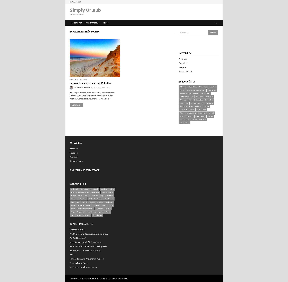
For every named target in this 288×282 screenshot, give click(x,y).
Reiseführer (77, 23)
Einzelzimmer (184, 97)
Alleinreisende (203, 87)
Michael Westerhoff (83, 88)
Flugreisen (74, 80)
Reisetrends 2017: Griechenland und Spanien (88, 246)
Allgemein (183, 59)
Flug (192, 97)
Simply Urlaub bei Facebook (84, 170)
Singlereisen (189, 116)
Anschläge (213, 87)
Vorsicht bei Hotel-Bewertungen (83, 267)
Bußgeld (196, 93)
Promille (191, 110)
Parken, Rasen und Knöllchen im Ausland (87, 258)
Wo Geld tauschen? (78, 238)
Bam (125, 278)
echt (208, 93)
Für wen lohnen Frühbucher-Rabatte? (90, 83)
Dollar (203, 93)
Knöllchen (210, 103)
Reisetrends (201, 113)
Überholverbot (184, 123)
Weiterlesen (76, 105)
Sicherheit (211, 113)
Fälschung (183, 100)
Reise (198, 110)
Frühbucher (209, 97)
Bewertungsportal (185, 93)
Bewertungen (212, 90)
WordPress (116, 278)
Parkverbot (183, 110)
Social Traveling (200, 116)
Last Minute (198, 106)
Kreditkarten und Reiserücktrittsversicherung (89, 234)
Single (182, 116)
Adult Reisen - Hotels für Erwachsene (85, 242)
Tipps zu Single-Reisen (79, 263)
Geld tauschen (198, 100)
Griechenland (209, 100)
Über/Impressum (92, 23)
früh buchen (199, 97)
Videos (106, 23)
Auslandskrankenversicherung (196, 90)
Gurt (181, 103)
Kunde (191, 106)
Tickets (182, 119)
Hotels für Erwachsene (197, 103)
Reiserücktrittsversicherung (188, 113)
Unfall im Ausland (77, 229)
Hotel (186, 103)
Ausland (182, 90)
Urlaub (194, 119)
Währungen (202, 119)
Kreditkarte (183, 106)
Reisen (204, 110)
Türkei (188, 119)
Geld (190, 100)
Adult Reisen (193, 87)
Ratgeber (83, 80)
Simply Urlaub (85, 10)
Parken (207, 106)
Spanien (210, 116)
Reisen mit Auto (185, 71)
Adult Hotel (183, 87)
